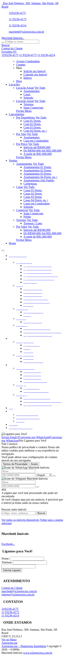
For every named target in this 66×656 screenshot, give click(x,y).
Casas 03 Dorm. (32, 196)
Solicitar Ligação (12, 570)
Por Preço (21, 144)
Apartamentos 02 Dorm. (37, 170)
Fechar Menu (24, 110)
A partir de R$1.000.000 (37, 153)
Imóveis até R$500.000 (36, 147)
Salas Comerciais (33, 107)
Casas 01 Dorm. (32, 190)
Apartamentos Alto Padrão (38, 180)
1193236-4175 (17, 13)
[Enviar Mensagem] (37, 486)
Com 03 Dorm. (32, 127)
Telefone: (6, 562)
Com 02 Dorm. (32, 124)
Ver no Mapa (8, 639)
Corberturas (30, 183)
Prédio (27, 216)
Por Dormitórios (25, 117)
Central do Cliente (12, 587)
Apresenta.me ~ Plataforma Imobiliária (23, 646)
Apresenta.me (9, 642)
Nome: (5, 558)
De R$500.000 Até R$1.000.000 (42, 150)
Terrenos (28, 104)
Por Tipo (21, 134)
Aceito (34, 464)
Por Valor (21, 226)
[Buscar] (2, 42)
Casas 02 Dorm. (32, 193)
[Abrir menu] (2, 249)
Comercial (22, 210)
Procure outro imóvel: (14, 509)
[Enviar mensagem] (54, 475)
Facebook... (8, 544)
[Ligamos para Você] (14, 433)
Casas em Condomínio (36, 203)
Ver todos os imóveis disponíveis (20, 519)
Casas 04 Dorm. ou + (35, 200)
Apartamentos (31, 91)
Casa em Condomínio (36, 140)
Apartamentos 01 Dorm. (37, 167)
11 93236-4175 (17, 19)
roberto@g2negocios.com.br (17, 594)
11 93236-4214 (17, 25)
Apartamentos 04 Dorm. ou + (40, 177)
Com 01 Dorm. (32, 120)
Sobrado (28, 97)
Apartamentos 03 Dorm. (37, 173)
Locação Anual (25, 87)
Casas (26, 94)
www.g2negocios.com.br (37, 652)
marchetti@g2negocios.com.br (26, 31)
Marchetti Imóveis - (12, 38)
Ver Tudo (39, 87)
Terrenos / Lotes (32, 223)
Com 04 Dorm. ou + (35, 130)
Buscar (41, 513)
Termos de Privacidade (15, 464)
